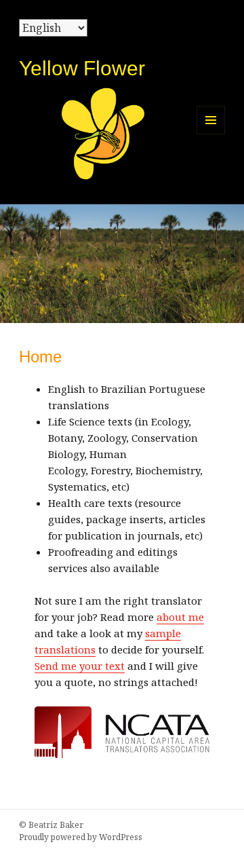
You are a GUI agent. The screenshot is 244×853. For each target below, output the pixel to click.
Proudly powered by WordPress (80, 837)
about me (180, 617)
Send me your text (80, 665)
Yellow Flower (82, 68)
